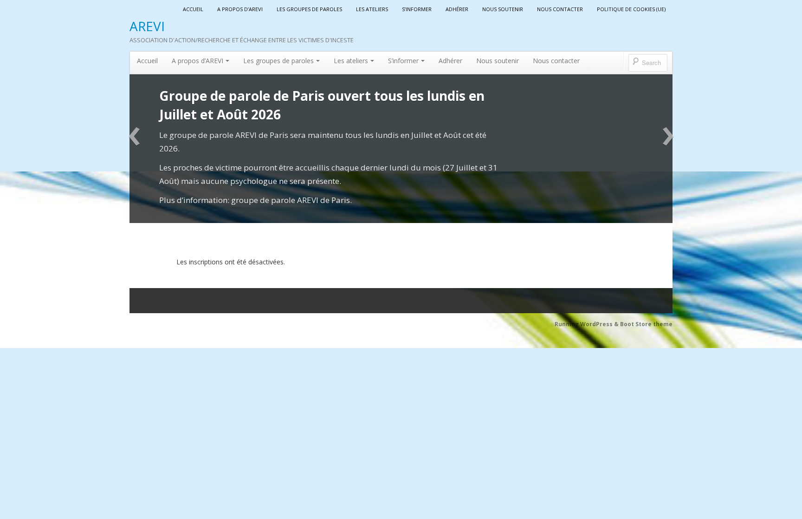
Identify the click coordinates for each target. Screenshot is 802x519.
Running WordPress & (587, 324)
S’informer (417, 9)
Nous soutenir (502, 9)
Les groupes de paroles (309, 9)
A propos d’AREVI (240, 9)
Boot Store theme (646, 324)
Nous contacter (560, 9)
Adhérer (457, 9)
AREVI (147, 26)
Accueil (193, 9)
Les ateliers (372, 9)
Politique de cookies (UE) (631, 9)
